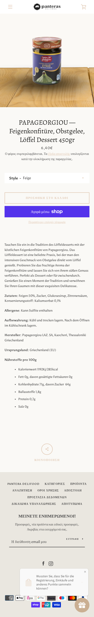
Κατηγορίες (55, 484)
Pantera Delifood (23, 484)
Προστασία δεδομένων (47, 497)
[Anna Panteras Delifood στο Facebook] (43, 563)
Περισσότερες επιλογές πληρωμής (47, 222)
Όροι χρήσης (48, 490)
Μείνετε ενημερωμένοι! (47, 516)
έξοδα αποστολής (59, 154)
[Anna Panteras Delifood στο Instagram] (51, 563)
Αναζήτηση (22, 490)
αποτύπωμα (71, 503)
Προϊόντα (78, 484)
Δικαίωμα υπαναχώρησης (34, 503)
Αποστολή (73, 490)
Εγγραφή (72, 539)
